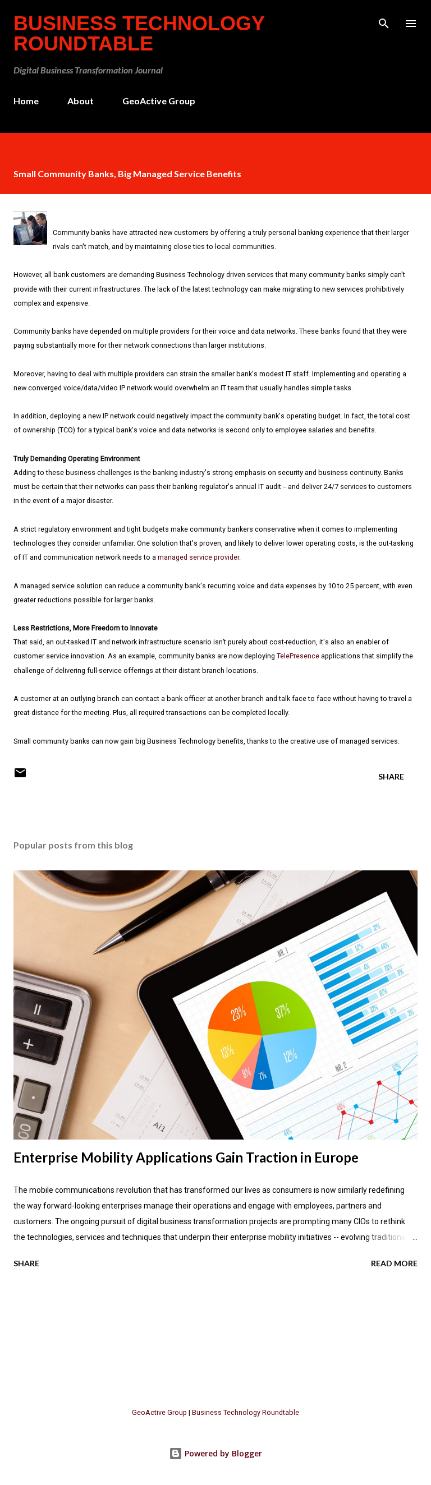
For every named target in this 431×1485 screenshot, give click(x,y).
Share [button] (391, 776)
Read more (394, 1263)
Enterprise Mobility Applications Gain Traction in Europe (186, 1157)
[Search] (384, 20)
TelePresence (298, 656)
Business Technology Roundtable (138, 33)
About (80, 100)
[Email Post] (20, 776)
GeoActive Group (158, 100)
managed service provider (198, 557)
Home (26, 100)
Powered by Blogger (222, 1453)
